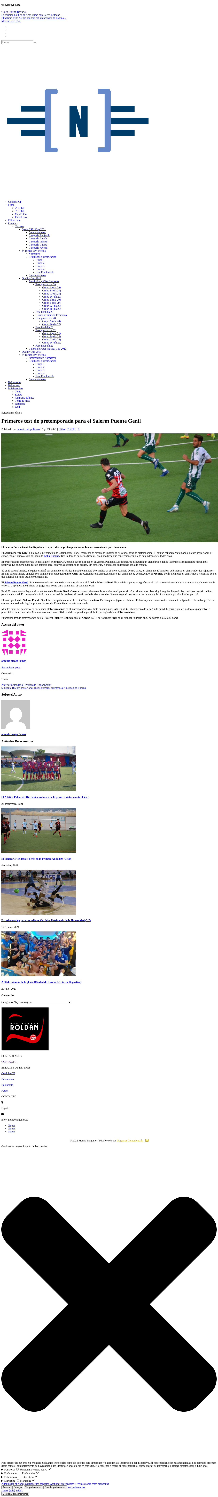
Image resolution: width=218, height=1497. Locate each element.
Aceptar (6, 1487)
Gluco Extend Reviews (13, 11)
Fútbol (11, 204)
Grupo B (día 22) (51, 336)
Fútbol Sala (14, 220)
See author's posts (10, 667)
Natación (20, 403)
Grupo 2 (39, 263)
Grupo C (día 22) (51, 339)
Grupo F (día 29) (51, 302)
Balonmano (14, 382)
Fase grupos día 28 (45, 318)
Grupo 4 (39, 269)
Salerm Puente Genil (16, 582)
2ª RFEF (19, 207)
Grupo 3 (39, 266)
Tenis (18, 391)
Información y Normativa (42, 357)
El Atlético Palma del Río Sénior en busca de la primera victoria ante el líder (45, 797)
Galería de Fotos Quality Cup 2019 (47, 348)
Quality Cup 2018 (31, 351)
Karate (18, 394)
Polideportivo (15, 388)
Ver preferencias (33, 1487)
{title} (4, 1490)
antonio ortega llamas (28, 429)
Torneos (19, 226)
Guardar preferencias (55, 1487)
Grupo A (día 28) (51, 321)
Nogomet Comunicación (130, 1140)
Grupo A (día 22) (51, 333)
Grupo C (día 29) (51, 293)
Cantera (12, 223)
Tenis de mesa (22, 400)
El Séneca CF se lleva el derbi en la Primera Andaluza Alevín (36, 858)
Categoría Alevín (38, 238)
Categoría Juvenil (38, 247)
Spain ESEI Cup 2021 (34, 229)
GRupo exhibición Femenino (51, 315)
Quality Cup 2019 (31, 278)
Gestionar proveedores (62, 1483)
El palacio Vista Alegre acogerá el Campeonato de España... (33, 17)
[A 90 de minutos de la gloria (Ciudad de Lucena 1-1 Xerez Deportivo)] (38, 975)
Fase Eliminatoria (44, 272)
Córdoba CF (15, 201)
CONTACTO (9, 1061)
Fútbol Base (21, 217)
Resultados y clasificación (42, 256)
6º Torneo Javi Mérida (34, 250)
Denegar (18, 1487)
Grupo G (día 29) (51, 305)
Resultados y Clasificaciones (44, 281)
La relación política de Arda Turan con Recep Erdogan (30, 14)
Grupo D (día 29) (51, 296)
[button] (109, 1304)
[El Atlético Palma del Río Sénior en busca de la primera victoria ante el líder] (38, 790)
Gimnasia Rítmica (24, 397)
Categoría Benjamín (39, 235)
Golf (17, 406)
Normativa (34, 253)
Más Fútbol (21, 214)
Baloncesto (14, 385)
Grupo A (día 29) (51, 287)
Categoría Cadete (38, 244)
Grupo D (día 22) (51, 342)
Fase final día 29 (44, 311)
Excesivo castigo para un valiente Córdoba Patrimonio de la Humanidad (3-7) (46, 920)
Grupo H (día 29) (51, 308)
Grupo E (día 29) (51, 299)
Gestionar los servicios (37, 1483)
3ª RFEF (19, 210)
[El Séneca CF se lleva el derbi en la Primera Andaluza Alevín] (38, 852)
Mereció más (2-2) (11, 21)
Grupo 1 (39, 259)
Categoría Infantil (38, 241)
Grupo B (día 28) (51, 324)
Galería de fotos (37, 232)
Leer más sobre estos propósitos (92, 1483)
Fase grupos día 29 (45, 284)
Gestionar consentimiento (15, 1494)
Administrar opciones (12, 1483)
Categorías (7, 1002)
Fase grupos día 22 (45, 330)
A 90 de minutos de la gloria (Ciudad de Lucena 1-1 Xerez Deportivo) (41, 982)
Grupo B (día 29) (51, 290)
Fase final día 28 (44, 327)
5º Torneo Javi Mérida (34, 354)
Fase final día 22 (44, 345)
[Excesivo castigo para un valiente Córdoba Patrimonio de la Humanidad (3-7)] (38, 913)
